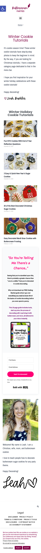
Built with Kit (20, 387)
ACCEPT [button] (26, 548)
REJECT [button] (18, 548)
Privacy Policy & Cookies (10, 541)
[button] (3, 9)
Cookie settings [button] (8, 548)
